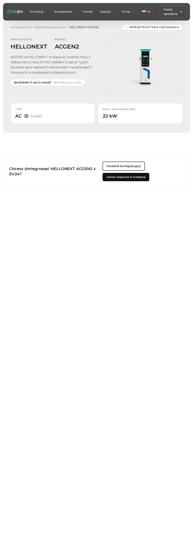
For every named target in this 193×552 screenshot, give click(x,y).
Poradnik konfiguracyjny (124, 166)
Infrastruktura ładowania (49, 27)
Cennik (88, 11)
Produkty (36, 11)
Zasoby (105, 11)
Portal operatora (171, 12)
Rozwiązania (63, 11)
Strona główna (20, 27)
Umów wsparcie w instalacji (126, 177)
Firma (126, 11)
